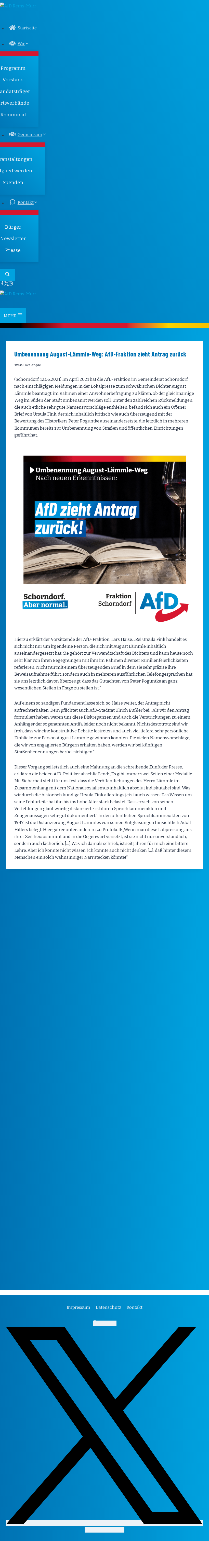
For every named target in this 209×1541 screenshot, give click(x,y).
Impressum (78, 1307)
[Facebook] (2, 284)
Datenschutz (108, 1307)
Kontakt (134, 1307)
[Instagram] (11, 284)
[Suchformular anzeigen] (7, 275)
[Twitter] (6, 284)
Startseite (27, 28)
